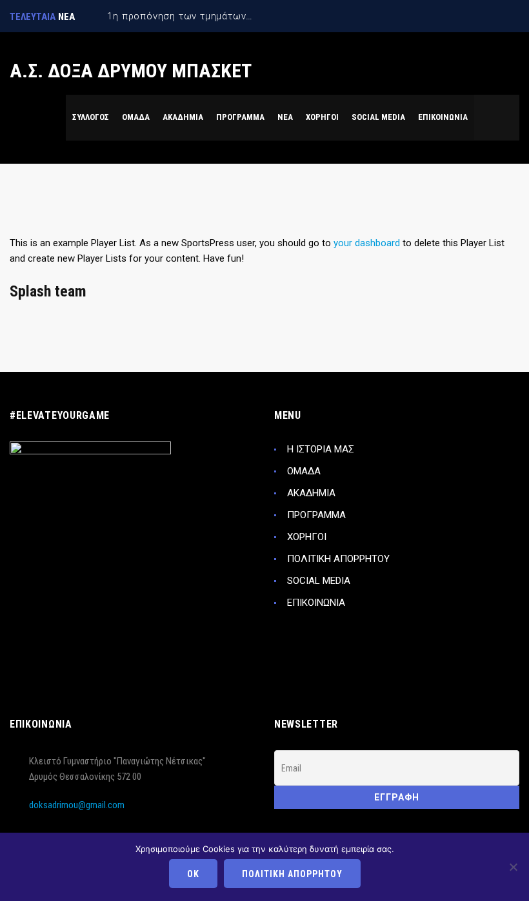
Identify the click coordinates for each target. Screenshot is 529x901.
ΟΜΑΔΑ (304, 471)
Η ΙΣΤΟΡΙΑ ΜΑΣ (320, 449)
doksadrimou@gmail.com (77, 805)
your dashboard (367, 243)
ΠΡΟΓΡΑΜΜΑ (316, 515)
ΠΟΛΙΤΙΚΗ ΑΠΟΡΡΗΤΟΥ (338, 559)
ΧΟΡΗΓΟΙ (306, 537)
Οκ (193, 874)
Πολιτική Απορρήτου (292, 874)
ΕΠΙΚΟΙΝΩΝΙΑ (316, 602)
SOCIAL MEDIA (318, 580)
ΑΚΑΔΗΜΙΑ (311, 493)
